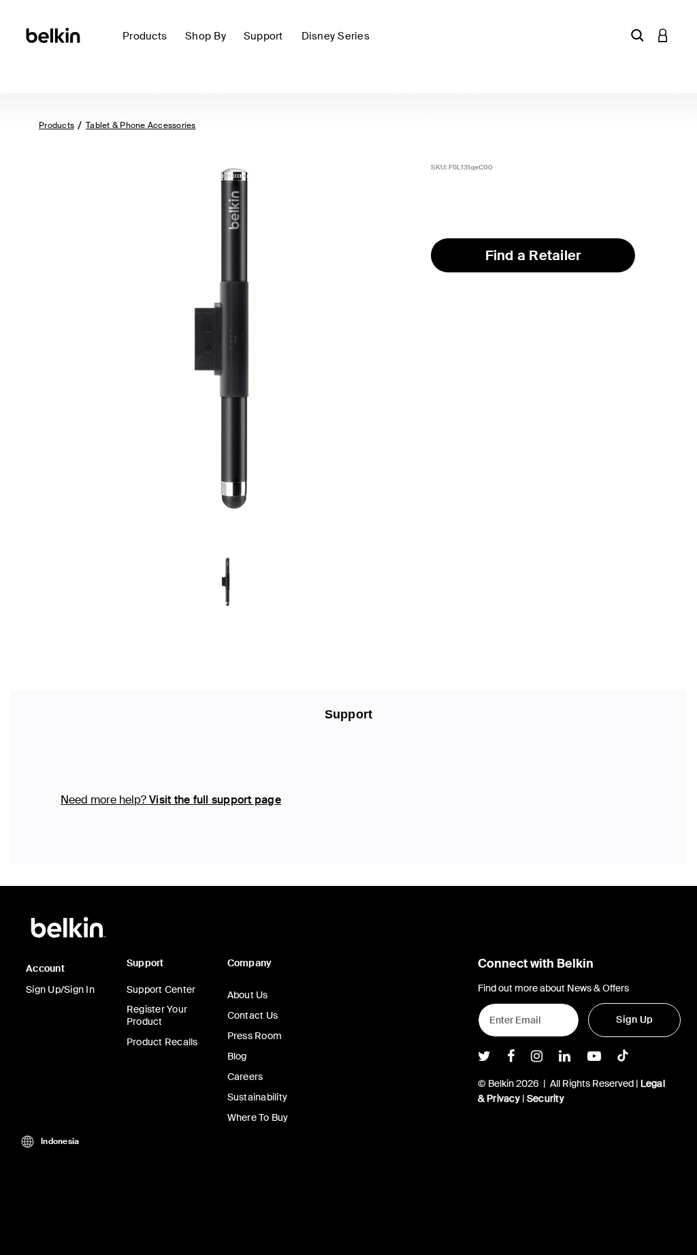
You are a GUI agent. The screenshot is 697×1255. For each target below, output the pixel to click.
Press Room (254, 1036)
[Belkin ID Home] (54, 34)
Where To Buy (258, 1117)
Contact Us (252, 1015)
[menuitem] (148, 44)
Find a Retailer (533, 255)
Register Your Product (157, 1015)
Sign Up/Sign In (60, 989)
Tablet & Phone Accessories (141, 125)
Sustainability (257, 1097)
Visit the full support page (215, 800)
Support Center (161, 989)
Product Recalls (162, 1042)
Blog (237, 1056)
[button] (637, 35)
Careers (245, 1076)
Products (56, 125)
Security (545, 1098)
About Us (247, 995)
